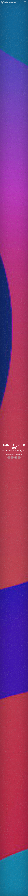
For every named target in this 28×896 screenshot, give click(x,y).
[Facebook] (8, 457)
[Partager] (19, 457)
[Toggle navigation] (25, 2)
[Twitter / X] (12, 457)
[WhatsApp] (15, 457)
